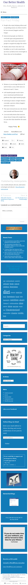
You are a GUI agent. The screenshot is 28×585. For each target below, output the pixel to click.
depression (14, 287)
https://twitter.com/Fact (10, 134)
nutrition (14, 299)
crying (13, 158)
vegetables (6, 313)
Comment (22, 221)
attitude (6, 284)
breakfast (5, 158)
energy (13, 292)
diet (6, 291)
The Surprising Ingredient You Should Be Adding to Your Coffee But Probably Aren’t (15, 245)
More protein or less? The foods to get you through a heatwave (14, 253)
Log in (6, 395)
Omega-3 (6, 303)
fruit (4, 297)
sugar (21, 306)
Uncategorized (13, 309)
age (4, 281)
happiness (20, 158)
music (12, 160)
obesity (21, 300)
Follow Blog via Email (11, 422)
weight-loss (12, 155)
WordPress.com (9, 401)
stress (4, 155)
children (6, 287)
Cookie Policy (7, 578)
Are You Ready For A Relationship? (21, 197)
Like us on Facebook (10, 409)
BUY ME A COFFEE (9, 465)
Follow (7, 443)
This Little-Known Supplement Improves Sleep (7, 198)
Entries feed (8, 397)
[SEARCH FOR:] (14, 326)
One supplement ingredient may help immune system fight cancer (15, 241)
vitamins (14, 313)
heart (17, 297)
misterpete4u (14, 17)
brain (12, 284)
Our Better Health (14, 2)
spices (5, 306)
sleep (21, 303)
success (15, 306)
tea (4, 310)
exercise (19, 292)
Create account (9, 393)
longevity (5, 160)
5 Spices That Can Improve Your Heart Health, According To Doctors (14, 249)
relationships (14, 303)
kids (21, 297)
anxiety (17, 281)
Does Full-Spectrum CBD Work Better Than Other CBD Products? (14, 256)
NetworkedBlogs (13, 498)
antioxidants (10, 281)
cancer (16, 284)
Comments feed (9, 399)
